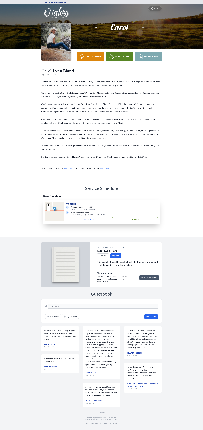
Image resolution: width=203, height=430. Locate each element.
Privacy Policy (94, 420)
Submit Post (151, 316)
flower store (105, 168)
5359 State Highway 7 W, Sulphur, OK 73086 (88, 214)
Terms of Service (107, 420)
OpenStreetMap (104, 423)
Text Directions (89, 219)
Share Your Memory (149, 277)
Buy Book (115, 255)
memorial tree (70, 168)
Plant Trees (135, 219)
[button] (54, 209)
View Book (103, 255)
